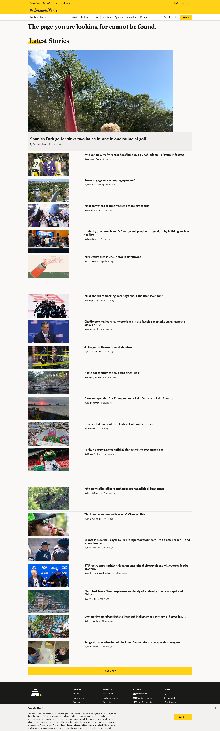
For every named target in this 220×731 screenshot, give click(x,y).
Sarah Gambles (94, 261)
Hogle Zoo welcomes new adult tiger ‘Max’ (112, 373)
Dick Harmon (93, 573)
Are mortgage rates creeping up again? (109, 180)
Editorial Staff (79, 698)
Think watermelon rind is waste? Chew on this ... (116, 514)
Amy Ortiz (91, 598)
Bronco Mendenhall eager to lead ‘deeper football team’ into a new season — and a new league (137, 541)
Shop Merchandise (144, 702)
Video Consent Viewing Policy (95, 725)
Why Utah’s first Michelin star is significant (112, 257)
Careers (76, 702)
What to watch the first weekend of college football (117, 206)
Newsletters (141, 694)
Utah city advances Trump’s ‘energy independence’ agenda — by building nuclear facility (136, 233)
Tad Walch (109, 573)
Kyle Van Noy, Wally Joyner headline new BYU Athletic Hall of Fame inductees (134, 155)
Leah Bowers (93, 239)
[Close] (215, 708)
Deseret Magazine (50, 3)
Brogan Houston (95, 300)
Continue (183, 717)
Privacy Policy (71, 725)
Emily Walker (93, 621)
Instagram (171, 702)
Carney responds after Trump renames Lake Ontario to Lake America (129, 398)
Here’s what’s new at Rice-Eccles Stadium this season (119, 424)
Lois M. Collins (94, 518)
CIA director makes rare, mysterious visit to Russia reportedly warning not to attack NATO (134, 323)
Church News (64, 3)
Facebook (171, 698)
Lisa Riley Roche (95, 184)
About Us (77, 694)
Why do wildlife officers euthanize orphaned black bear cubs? (124, 489)
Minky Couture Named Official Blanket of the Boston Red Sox (123, 450)
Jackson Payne (94, 159)
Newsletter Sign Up (37, 17)
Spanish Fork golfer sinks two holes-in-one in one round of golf (88, 139)
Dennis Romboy (94, 493)
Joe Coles (91, 428)
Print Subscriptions (181, 3)
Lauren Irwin (93, 329)
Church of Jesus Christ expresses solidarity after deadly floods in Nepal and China (133, 593)
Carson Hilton (39, 144)
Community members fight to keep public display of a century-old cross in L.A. (135, 617)
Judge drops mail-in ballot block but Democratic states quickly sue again (132, 642)
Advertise (107, 702)
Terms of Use (58, 725)
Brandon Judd (93, 210)
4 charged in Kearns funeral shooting (108, 347)
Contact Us (108, 694)
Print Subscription (144, 698)
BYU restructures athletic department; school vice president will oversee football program (137, 567)
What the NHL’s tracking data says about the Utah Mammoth (123, 296)
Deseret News (34, 3)
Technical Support (111, 698)
